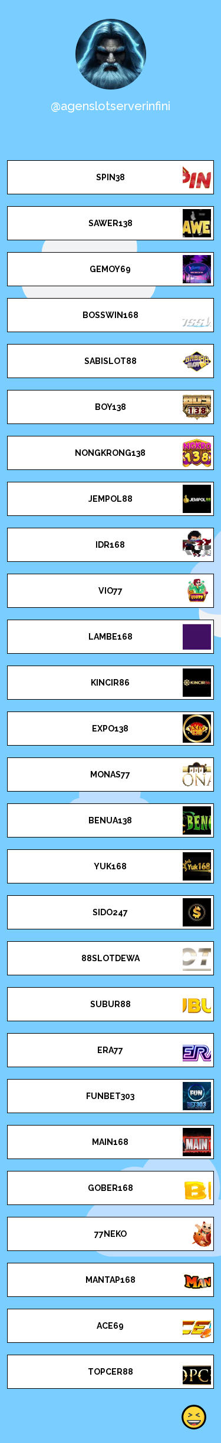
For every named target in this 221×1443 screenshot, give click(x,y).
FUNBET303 (110, 1096)
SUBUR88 (110, 1004)
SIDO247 (110, 912)
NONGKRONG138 (110, 453)
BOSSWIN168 (110, 315)
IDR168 (110, 545)
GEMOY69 (110, 269)
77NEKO (110, 1234)
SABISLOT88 (110, 361)
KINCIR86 (110, 682)
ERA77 (110, 1050)
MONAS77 (110, 774)
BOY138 (110, 407)
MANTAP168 (110, 1280)
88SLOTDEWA (110, 958)
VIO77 (110, 590)
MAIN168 (110, 1142)
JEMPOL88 (110, 499)
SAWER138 (110, 223)
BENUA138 (110, 820)
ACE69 (110, 1326)
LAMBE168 (110, 636)
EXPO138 (110, 728)
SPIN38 (110, 177)
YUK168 (110, 866)
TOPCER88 (110, 1371)
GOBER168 (110, 1188)
